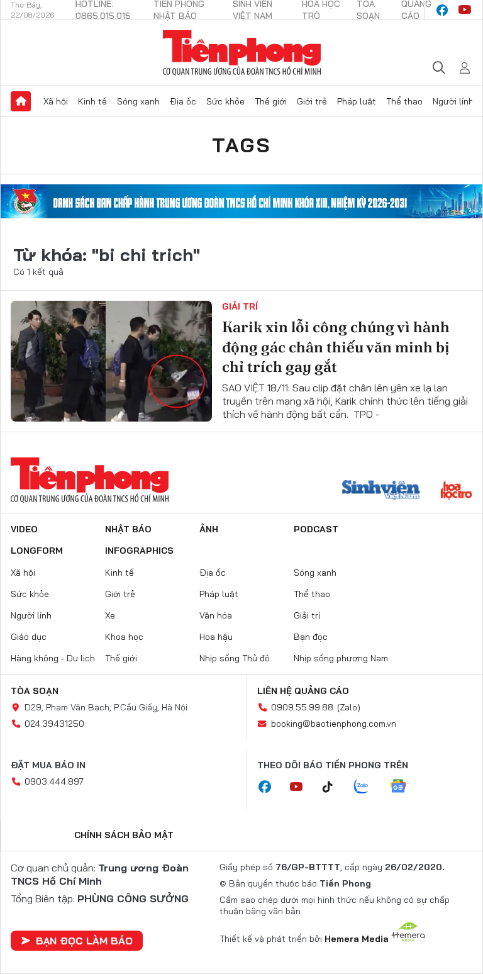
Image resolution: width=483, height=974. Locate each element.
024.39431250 (54, 723)
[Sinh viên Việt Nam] (381, 491)
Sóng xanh (138, 101)
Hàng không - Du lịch (53, 658)
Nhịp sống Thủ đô (234, 658)
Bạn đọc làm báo (84, 940)
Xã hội (55, 101)
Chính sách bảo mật (124, 835)
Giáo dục (29, 636)
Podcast (316, 529)
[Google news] (404, 787)
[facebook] (442, 10)
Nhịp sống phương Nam (341, 658)
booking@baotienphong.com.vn (333, 723)
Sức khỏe (225, 101)
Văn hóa (215, 615)
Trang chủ (21, 101)
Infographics (139, 550)
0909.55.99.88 (302, 707)
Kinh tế (92, 101)
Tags (241, 144)
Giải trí (240, 306)
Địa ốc (183, 101)
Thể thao (404, 101)
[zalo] (368, 787)
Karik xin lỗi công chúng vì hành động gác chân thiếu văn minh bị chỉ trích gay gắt (336, 346)
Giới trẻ (312, 101)
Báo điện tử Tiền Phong (242, 53)
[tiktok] (334, 787)
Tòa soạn (34, 691)
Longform (37, 550)
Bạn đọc (311, 636)
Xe (110, 615)
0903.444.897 (54, 781)
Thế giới (271, 101)
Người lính (453, 101)
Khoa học (124, 636)
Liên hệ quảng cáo (303, 691)
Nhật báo (128, 529)
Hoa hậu (216, 636)
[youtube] (464, 10)
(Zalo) (348, 707)
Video (24, 529)
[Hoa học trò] (456, 491)
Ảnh (208, 529)
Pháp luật (356, 101)
